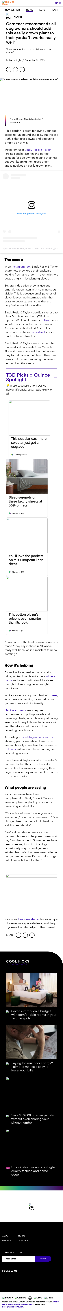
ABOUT (6, 1236)
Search (51, 3)
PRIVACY (6, 1240)
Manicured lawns (15, 710)
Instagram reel (21, 266)
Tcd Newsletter (12, 1252)
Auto (42, 10)
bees (54, 695)
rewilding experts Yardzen (38, 737)
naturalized (37, 332)
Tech (54, 10)
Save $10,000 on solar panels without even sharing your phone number (32, 1119)
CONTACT (23, 1240)
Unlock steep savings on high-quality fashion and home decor (33, 1171)
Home (29, 10)
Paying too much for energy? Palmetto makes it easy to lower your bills (32, 1067)
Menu (58, 3)
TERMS (21, 1236)
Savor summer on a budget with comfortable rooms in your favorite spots (33, 1015)
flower (12, 749)
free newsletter (28, 919)
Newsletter (12, 10)
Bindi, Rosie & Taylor (38, 150)
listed (47, 320)
